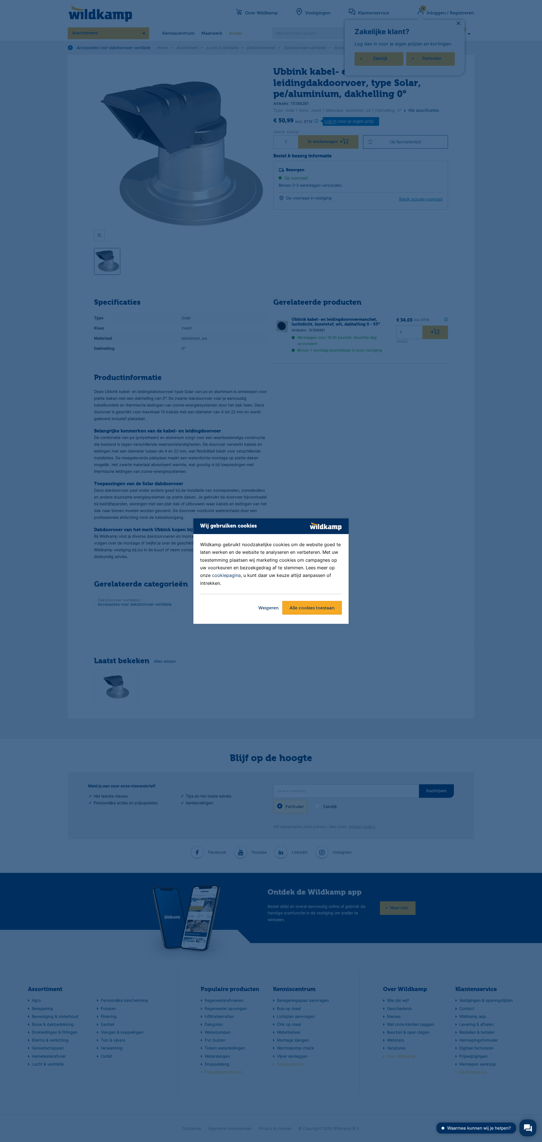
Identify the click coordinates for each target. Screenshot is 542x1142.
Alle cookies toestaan (312, 608)
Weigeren (268, 608)
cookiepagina (226, 575)
